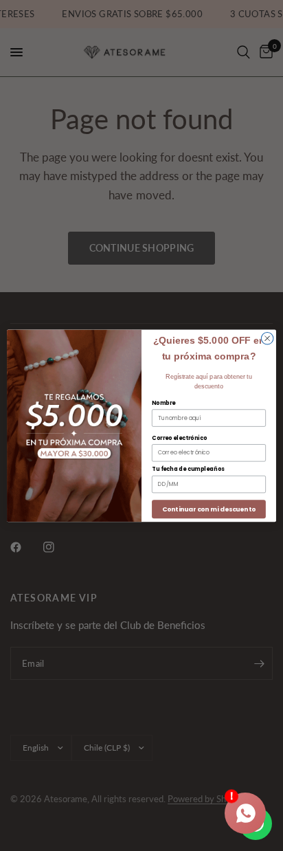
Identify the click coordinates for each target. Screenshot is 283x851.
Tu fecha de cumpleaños (188, 469)
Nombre (163, 403)
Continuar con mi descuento (208, 509)
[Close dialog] (267, 338)
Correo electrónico (179, 438)
